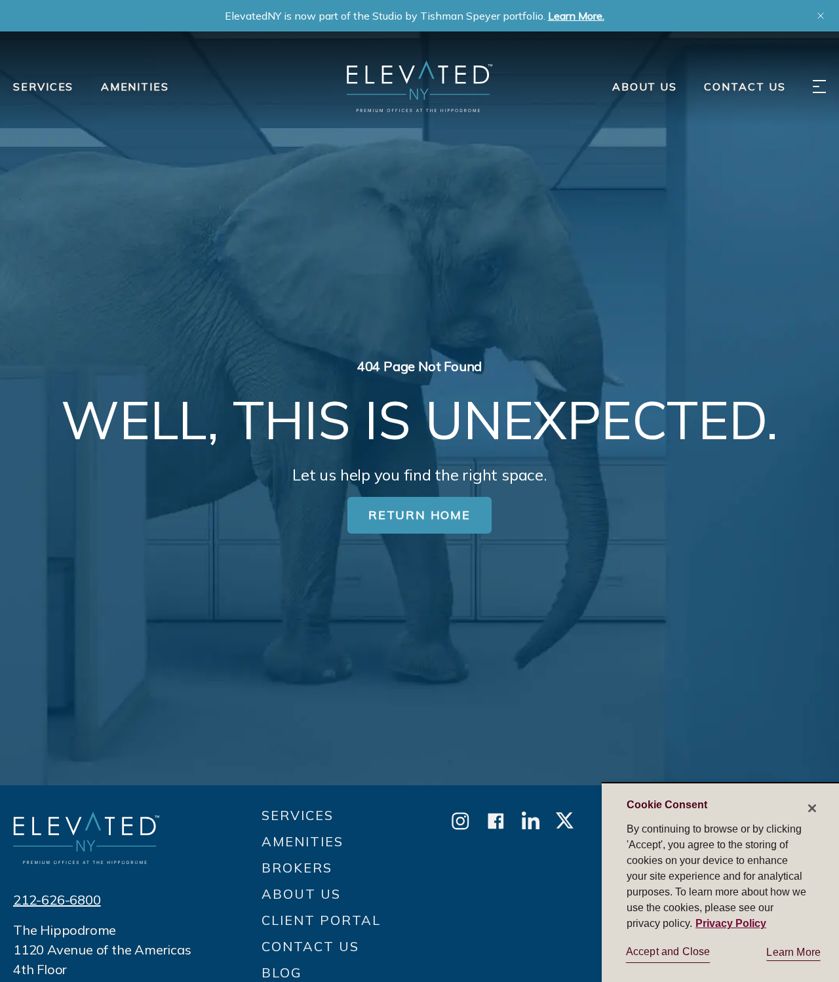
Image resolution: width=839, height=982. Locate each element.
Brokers (297, 867)
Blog (282, 972)
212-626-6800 (57, 900)
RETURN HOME (419, 514)
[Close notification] (820, 15)
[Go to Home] (419, 86)
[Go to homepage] (86, 837)
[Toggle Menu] (819, 86)
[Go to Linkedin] (530, 822)
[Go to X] (565, 822)
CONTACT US (744, 86)
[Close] (812, 808)
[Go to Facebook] (495, 822)
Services (43, 86)
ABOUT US (644, 86)
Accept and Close (668, 951)
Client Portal (321, 920)
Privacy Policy (730, 923)
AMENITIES (135, 86)
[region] (720, 882)
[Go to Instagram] (460, 822)
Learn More (793, 952)
